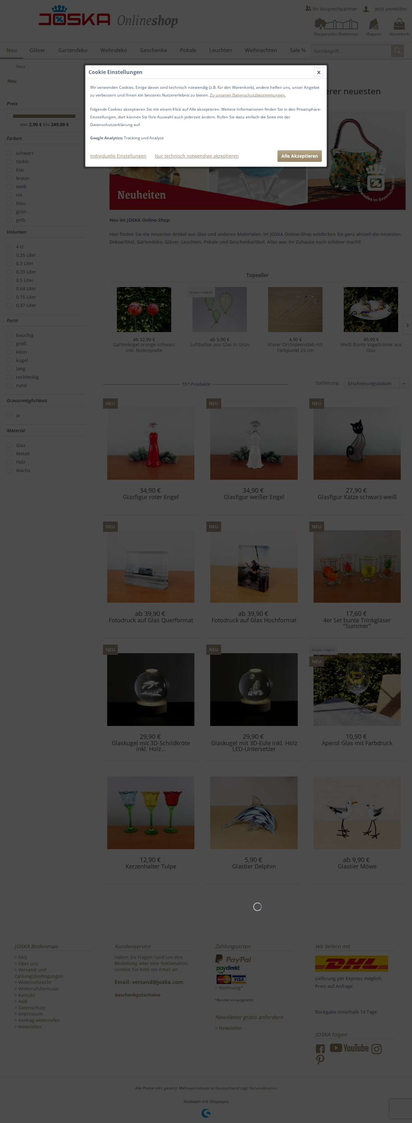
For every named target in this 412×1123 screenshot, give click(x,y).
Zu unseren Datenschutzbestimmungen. (248, 95)
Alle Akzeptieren (299, 156)
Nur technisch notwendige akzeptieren (197, 156)
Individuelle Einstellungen (118, 156)
